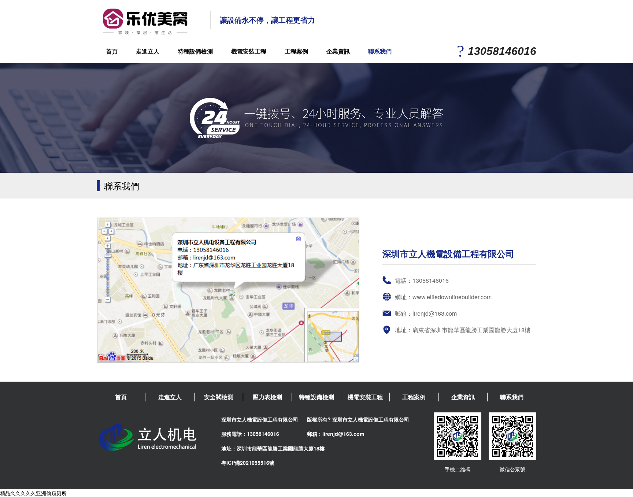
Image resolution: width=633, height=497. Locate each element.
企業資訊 (338, 51)
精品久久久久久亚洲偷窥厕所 (33, 493)
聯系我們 (380, 51)
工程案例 (296, 51)
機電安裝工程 (248, 51)
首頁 (112, 51)
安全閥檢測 (218, 397)
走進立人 (147, 51)
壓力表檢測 (267, 397)
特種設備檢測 (195, 51)
